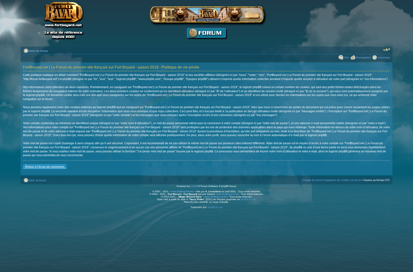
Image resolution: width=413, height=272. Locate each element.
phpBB (194, 186)
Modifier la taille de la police (386, 50)
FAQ (346, 57)
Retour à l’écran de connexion (44, 166)
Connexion (384, 57)
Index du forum (38, 50)
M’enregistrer (363, 57)
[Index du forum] (206, 41)
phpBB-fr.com (248, 199)
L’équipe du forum (312, 180)
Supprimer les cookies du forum (342, 180)
